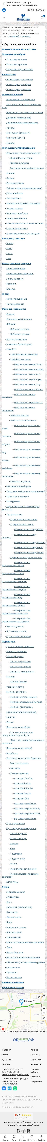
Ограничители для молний (21, 712)
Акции (34, 1050)
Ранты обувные (14, 626)
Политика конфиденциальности (18, 1107)
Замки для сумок (19, 763)
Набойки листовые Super (28, 379)
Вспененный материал (19, 319)
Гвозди (10, 178)
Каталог (6, 1050)
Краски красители (16, 927)
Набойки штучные (20, 481)
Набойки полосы (19, 415)
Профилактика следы (22, 524)
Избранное (36, 1081)
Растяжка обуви (15, 183)
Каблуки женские (20, 329)
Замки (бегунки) (15, 656)
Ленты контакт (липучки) (20, 273)
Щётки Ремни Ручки (21, 158)
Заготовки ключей (12, 94)
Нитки (5, 294)
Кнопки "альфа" (18, 681)
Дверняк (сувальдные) (18, 117)
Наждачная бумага (16, 218)
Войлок (10, 314)
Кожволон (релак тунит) (19, 344)
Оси (12, 848)
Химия (5, 887)
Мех (8, 258)
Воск (9, 902)
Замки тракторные (20, 666)
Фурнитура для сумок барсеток (23, 758)
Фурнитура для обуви (18, 727)
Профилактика (14, 514)
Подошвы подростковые (19, 69)
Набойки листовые (20, 359)
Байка (9, 243)
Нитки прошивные (16, 299)
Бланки (10, 173)
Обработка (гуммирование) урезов (25, 962)
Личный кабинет (35, 1070)
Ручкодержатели (15, 823)
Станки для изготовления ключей (24, 223)
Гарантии (36, 1059)
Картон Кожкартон (16, 339)
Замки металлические (22, 672)
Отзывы (35, 1054)
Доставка (7, 1059)
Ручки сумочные (19, 773)
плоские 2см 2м (22, 783)
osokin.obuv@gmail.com (15, 1074)
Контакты (36, 1064)
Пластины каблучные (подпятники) (25, 491)
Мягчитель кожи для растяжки (23, 957)
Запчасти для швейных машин (27, 168)
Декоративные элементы (20, 646)
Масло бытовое (14, 952)
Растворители (14, 977)
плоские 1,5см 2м (23, 778)
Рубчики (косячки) (16, 631)
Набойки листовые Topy (27, 384)
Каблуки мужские (20, 334)
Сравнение (36, 1077)
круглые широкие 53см (27, 808)
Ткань (9, 253)
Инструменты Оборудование (18, 148)
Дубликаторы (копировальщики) (24, 188)
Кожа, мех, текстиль (13, 238)
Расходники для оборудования (23, 153)
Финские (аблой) (15, 138)
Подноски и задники (17, 496)
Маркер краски (14, 208)
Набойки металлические (23, 354)
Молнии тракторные (21, 707)
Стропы (10, 289)
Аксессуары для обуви (18, 84)
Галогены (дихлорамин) (19, 907)
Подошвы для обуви (13, 54)
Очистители (13, 967)
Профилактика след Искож (28, 552)
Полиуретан (13, 501)
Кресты (10, 128)
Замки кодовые (18, 833)
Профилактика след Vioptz (28, 547)
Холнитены (12, 882)
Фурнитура (8, 641)
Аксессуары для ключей (19, 79)
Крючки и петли (15, 687)
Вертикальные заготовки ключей (24, 112)
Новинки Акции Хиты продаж (19, 49)
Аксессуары (9, 74)
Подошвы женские (16, 59)
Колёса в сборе (18, 838)
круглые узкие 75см (25, 818)
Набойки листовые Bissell (28, 364)
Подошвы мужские (16, 64)
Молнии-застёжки (16, 692)
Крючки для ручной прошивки (23, 203)
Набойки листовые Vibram (28, 389)
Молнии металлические (23, 697)
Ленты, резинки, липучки (16, 263)
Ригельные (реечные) (18, 133)
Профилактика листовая (23, 519)
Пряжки (10, 717)
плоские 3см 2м (22, 793)
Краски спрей (14, 932)
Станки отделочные (17, 228)
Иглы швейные (14, 193)
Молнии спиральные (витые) (26, 702)
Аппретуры (12, 897)
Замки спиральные (20, 661)
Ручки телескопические (23, 869)
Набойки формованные (23, 420)
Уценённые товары (13, 987)
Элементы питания (13, 982)
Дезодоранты (13, 917)
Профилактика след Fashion (29, 542)
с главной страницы (19, 36)
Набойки (11, 349)
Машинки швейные (17, 213)
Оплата (6, 1064)
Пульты (10, 143)
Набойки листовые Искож (28, 402)
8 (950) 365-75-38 (36, 10)
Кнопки (10, 677)
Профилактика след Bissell (28, 529)
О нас (5, 1054)
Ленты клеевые (15, 279)
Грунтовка (11, 912)
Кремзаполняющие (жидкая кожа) (25, 942)
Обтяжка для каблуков (18, 486)
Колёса (14, 843)
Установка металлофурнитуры (23, 233)
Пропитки (11, 972)
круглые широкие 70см (27, 813)
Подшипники (17, 859)
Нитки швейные (15, 304)
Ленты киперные (15, 268)
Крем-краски (13, 937)
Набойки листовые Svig (27, 374)
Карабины (12, 753)
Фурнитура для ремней (19, 748)
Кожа (9, 248)
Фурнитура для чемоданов (21, 828)
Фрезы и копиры (19, 163)
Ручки (13, 863)
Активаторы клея (15, 892)
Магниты (15, 768)
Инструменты (14, 198)
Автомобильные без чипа (20, 99)
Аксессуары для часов (18, 89)
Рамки (9, 722)
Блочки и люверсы (16, 651)
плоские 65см (21, 798)
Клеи (9, 922)
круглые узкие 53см (25, 803)
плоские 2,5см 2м (23, 788)
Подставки (16, 854)
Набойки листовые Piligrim (28, 369)
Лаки (9, 947)
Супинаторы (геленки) (18, 636)
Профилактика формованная (26, 557)
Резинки (11, 284)
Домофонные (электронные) (22, 122)
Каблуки (11, 324)
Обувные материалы (14, 309)
